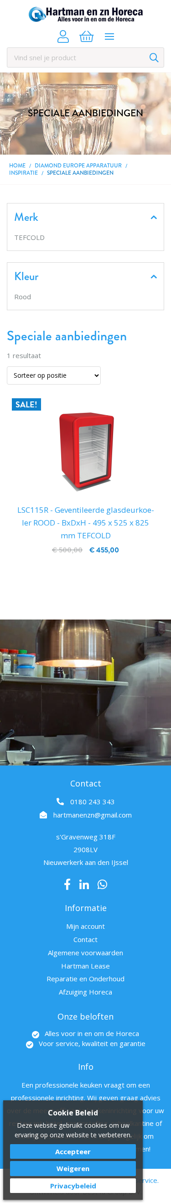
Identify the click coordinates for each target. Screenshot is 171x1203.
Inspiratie (23, 173)
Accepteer (73, 1151)
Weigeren (73, 1168)
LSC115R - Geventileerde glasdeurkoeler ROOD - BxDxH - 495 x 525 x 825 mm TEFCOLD (85, 523)
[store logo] (86, 14)
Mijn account (85, 926)
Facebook (67, 884)
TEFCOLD (29, 237)
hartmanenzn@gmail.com (92, 814)
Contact (85, 939)
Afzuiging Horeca (85, 991)
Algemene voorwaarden (85, 952)
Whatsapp (102, 884)
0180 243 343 (92, 801)
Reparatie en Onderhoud (85, 978)
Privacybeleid (73, 1185)
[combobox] (85, 57)
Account (63, 36)
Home (17, 166)
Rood (22, 296)
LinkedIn (84, 884)
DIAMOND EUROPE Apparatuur (78, 166)
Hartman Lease (85, 965)
